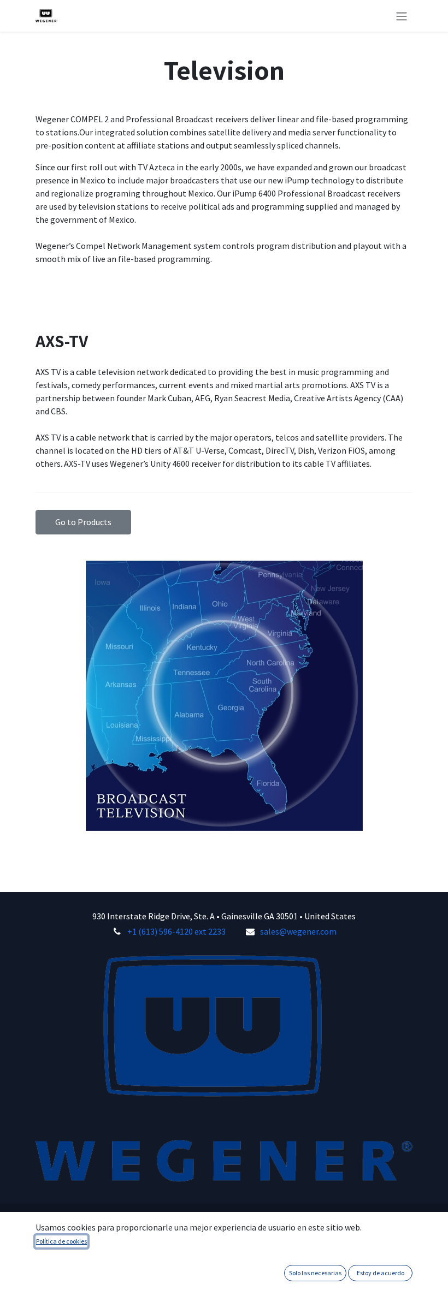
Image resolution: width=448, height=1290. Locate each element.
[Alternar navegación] (401, 15)
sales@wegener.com (298, 931)
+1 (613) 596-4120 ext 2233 (176, 931)
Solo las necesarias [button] (315, 1273)
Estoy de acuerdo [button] (380, 1273)
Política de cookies (61, 1241)
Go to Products (83, 521)
